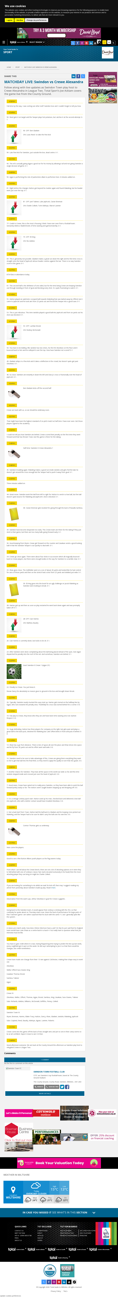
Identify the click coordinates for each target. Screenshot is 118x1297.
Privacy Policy (56, 1291)
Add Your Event (85, 1233)
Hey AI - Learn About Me (23, 1236)
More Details (45, 1093)
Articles (40, 1236)
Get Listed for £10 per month (90, 1231)
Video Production (67, 1233)
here (53, 888)
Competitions (42, 1231)
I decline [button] (19, 20)
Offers (39, 1240)
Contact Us (19, 1231)
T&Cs (65, 1291)
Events (39, 1233)
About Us (18, 1240)
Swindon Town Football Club (49, 1071)
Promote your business (68, 1236)
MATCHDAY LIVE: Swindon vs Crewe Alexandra (40, 67)
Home (9, 67)
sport (17, 67)
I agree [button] (9, 20)
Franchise (83, 1236)
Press (16, 1238)
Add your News (65, 1231)
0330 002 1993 (53, 1087)
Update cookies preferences (10, 1296)
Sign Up (40, 1238)
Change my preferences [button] (37, 20)
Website (40, 1087)
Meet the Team (20, 1233)
